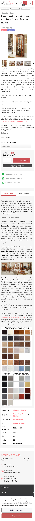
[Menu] (30, 3)
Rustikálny (17, 414)
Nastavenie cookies (21, 505)
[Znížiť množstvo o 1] (4, 160)
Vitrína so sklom (19, 423)
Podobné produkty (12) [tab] (25, 193)
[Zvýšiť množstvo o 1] (10, 160)
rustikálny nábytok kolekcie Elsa (13, 317)
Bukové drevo (18, 419)
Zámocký (25, 414)
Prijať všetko (16, 516)
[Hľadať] (17, 3)
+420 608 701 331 (11, 467)
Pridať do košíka (21, 160)
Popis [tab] (5, 193)
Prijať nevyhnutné (16, 510)
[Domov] (5, 9)
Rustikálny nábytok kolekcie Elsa (14, 121)
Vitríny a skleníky (19, 410)
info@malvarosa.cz (12, 472)
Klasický (16, 416)
